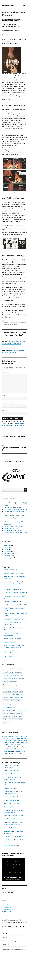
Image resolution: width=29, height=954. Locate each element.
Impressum (5, 944)
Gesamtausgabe (8, 685)
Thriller (5, 720)
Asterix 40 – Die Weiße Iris (11, 828)
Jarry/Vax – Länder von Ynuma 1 (13, 526)
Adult (17, 322)
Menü (24, 5)
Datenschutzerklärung (9, 941)
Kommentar (6, 372)
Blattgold (5, 675)
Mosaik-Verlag (19, 697)
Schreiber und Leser (9, 710)
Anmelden (7, 905)
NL (18, 700)
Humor (16, 688)
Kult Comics (6, 694)
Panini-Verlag (7, 704)
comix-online (8, 6)
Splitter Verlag (6, 35)
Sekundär (12, 713)
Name (4, 395)
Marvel (11, 697)
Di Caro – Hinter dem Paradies (13, 638)
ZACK (20, 720)
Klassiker (15, 691)
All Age (5, 672)
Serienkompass (8, 558)
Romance (15, 704)
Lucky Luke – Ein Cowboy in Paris (13, 815)
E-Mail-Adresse (7, 403)
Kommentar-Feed (9, 909)
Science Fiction (21, 710)
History (5, 688)
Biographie (18, 672)
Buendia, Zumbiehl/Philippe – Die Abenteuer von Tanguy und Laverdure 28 (15, 518)
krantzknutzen (7, 321)
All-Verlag (19, 669)
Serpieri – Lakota (9, 774)
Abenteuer (12, 322)
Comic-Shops (8, 547)
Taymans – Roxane (9, 642)
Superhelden (17, 716)
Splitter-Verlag (13, 324)
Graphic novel (18, 685)
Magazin (5, 697)
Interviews (7, 551)
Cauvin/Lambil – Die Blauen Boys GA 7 (15, 619)
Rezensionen (5, 322)
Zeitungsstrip (7, 723)
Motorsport (6, 700)
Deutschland (7, 678)
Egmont (14, 678)
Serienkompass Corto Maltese (12, 797)
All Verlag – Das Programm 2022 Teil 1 (15, 836)
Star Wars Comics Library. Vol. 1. (13, 507)
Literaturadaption (17, 694)
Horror (11, 688)
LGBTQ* (7, 324)
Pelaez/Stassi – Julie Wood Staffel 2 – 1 (15, 509)
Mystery (13, 700)
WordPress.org (8, 911)
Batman (11, 672)
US (9, 720)
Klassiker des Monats (10, 553)
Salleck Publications (9, 707)
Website (4, 410)
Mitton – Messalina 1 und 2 (12, 770)
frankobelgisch (22, 322)
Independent (7, 691)
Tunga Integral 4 (9, 807)
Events (6, 549)
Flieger (5, 681)
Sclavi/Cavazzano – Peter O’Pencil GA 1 (15, 532)
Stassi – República (9, 656)
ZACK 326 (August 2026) (11, 528)
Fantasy (21, 678)
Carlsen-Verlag (14, 675)
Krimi (3, 324)
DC (21, 675)
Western (14, 720)
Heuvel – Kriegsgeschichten (12, 803)
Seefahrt (5, 713)
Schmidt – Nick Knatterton (12, 800)
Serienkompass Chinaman (11, 845)
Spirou (19, 713)
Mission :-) (5, 933)
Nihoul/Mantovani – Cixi (11, 819)
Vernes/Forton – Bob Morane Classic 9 (15, 747)
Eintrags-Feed (8, 907)
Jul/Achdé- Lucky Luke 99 (11, 788)
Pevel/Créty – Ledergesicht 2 (12, 530)
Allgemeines (7, 545)
